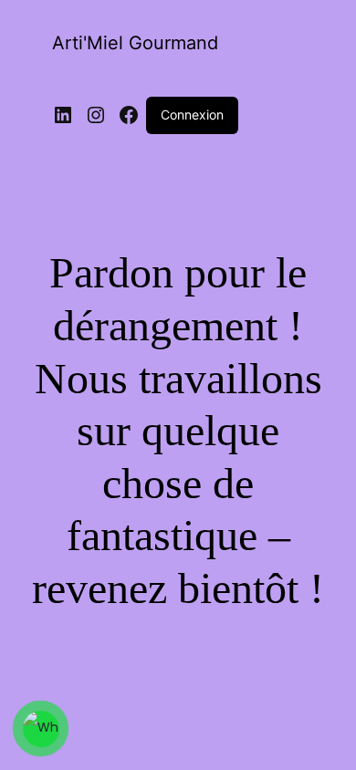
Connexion (192, 114)
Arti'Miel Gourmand (135, 43)
